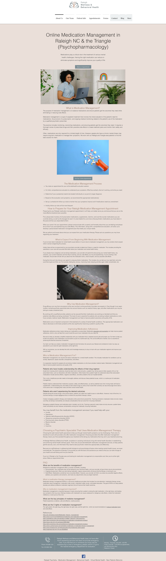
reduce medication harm (114, 507)
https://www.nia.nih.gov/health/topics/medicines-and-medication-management (65, 516)
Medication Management (67, 560)
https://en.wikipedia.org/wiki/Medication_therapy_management (61, 515)
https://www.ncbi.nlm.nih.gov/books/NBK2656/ (56, 522)
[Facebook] (83, 556)
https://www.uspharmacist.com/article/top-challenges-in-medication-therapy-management (68, 526)
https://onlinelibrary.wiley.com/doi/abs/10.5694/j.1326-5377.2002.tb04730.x (64, 518)
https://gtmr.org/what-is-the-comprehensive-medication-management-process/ (65, 520)
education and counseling (101, 331)
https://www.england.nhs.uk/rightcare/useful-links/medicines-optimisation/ (64, 527)
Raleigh (84, 2)
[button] (69, 17)
